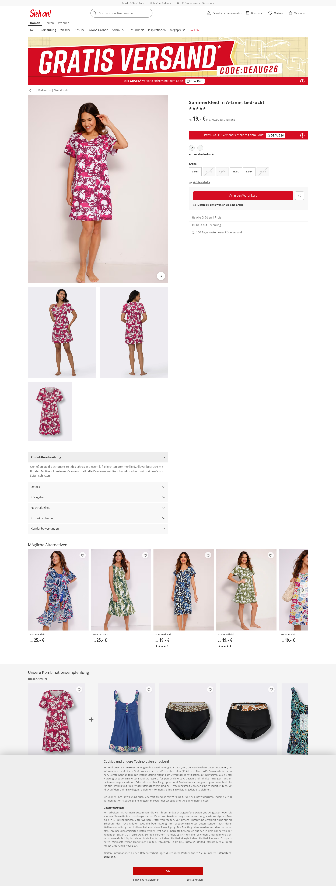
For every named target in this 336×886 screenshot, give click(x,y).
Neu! (33, 30)
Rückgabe (37, 497)
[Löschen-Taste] (148, 13)
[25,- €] (58, 589)
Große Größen (98, 30)
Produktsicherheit (43, 518)
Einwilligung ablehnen (146, 879)
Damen (35, 23)
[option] (192, 148)
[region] (168, 820)
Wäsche (65, 30)
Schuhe (80, 30)
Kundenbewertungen (45, 528)
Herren (49, 23)
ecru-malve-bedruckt (201, 154)
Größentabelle (201, 182)
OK (168, 870)
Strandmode (61, 90)
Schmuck (118, 30)
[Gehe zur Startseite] (40, 13)
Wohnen (63, 23)
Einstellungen (195, 879)
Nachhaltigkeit (40, 508)
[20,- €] (248, 721)
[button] (29, 90)
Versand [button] (230, 119)
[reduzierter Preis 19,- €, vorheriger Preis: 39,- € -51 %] (126, 721)
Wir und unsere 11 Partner (119, 767)
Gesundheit (136, 30)
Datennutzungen (217, 767)
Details (35, 487)
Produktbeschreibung (46, 457)
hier (224, 786)
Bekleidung (48, 30)
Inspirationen (157, 30)
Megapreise (177, 30)
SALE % (194, 30)
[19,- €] (183, 589)
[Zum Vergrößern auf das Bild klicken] (161, 276)
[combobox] (129, 13)
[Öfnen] (302, 81)
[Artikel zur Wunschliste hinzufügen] (299, 195)
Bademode (44, 90)
